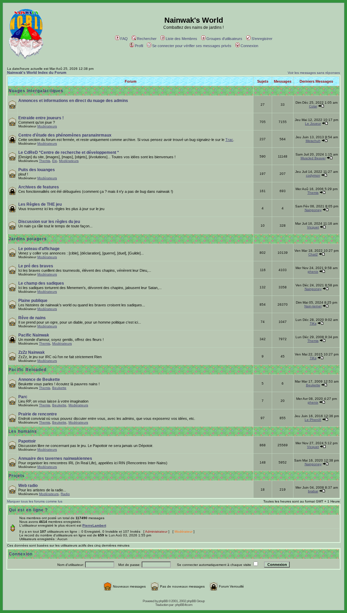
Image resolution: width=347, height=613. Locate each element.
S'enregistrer (261, 39)
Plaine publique (32, 300)
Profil (139, 46)
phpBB (163, 601)
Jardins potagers (27, 239)
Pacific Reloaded (27, 369)
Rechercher (147, 39)
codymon (313, 175)
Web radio (28, 485)
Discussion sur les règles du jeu (49, 221)
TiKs (313, 323)
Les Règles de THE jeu (40, 204)
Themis (44, 161)
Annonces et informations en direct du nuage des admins (73, 100)
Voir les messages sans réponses (314, 73)
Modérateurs (47, 126)
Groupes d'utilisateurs (224, 39)
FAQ (124, 39)
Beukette (59, 388)
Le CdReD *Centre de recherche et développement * (68, 152)
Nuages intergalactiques (35, 90)
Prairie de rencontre (37, 414)
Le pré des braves (35, 266)
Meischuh (313, 141)
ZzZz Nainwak (31, 352)
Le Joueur (313, 123)
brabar (313, 491)
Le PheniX (313, 420)
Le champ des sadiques (41, 283)
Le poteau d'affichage (39, 248)
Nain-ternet (313, 306)
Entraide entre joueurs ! (41, 118)
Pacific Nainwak (33, 335)
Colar (313, 106)
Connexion (249, 46)
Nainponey (313, 210)
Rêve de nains (32, 317)
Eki (54, 161)
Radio (65, 494)
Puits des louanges (36, 169)
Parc (22, 396)
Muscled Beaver (313, 158)
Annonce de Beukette (39, 379)
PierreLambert (94, 525)
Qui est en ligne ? (28, 510)
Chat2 (313, 254)
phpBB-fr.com (183, 605)
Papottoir (27, 441)
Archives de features (38, 187)
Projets (16, 475)
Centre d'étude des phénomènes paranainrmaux (64, 135)
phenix (313, 271)
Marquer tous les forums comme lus (34, 501)
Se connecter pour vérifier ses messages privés (191, 46)
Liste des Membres (181, 39)
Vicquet (313, 227)
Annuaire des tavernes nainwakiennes (55, 458)
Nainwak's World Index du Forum (36, 72)
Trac (229, 140)
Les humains (22, 431)
